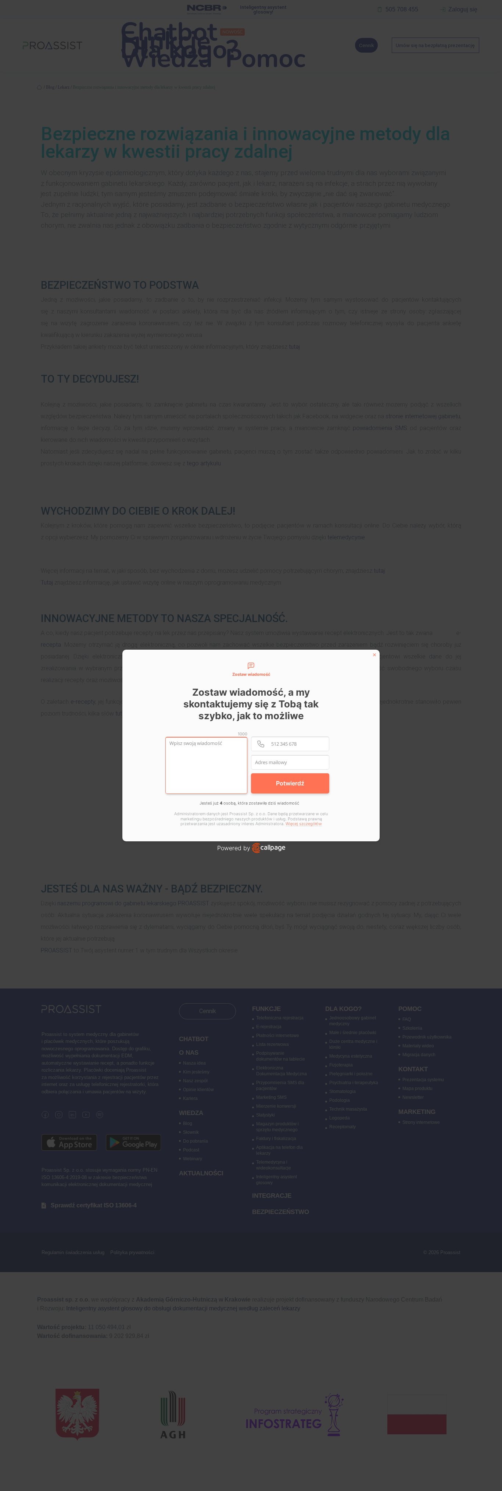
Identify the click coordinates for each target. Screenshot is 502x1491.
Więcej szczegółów (304, 823)
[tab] (251, 669)
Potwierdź (290, 783)
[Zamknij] (374, 655)
